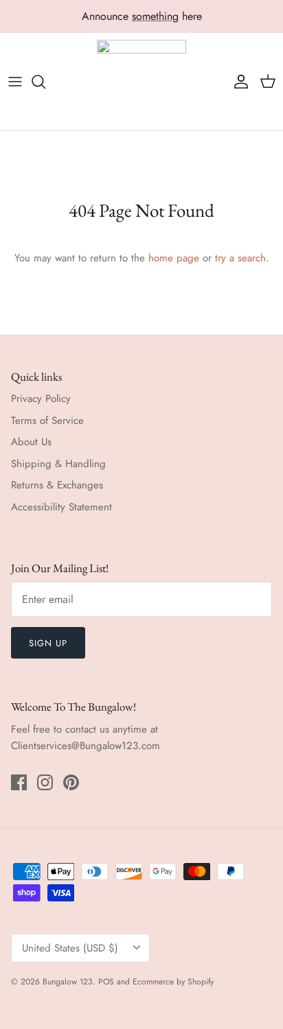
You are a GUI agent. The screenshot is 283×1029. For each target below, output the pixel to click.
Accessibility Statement (61, 506)
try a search (240, 257)
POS (106, 981)
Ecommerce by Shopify (173, 981)
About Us (31, 441)
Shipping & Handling (58, 463)
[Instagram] (45, 782)
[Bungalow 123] (141, 82)
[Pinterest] (71, 782)
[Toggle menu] (15, 82)
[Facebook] (19, 782)
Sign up (48, 643)
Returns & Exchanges (57, 485)
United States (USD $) (70, 948)
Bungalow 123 (68, 981)
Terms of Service (47, 420)
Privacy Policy (41, 398)
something (155, 16)
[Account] (238, 82)
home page (173, 257)
